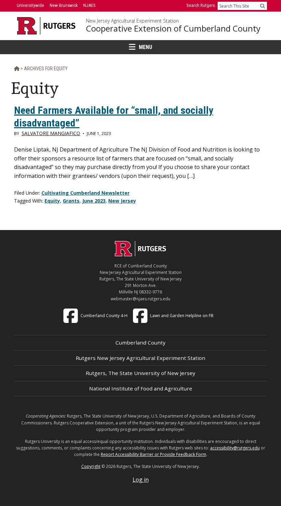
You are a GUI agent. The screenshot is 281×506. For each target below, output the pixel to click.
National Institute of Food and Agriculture (140, 388)
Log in (141, 479)
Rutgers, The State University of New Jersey (140, 373)
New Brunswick (64, 5)
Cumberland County (140, 342)
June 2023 (94, 200)
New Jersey (122, 200)
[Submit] (262, 6)
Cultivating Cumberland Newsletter (85, 193)
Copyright (90, 466)
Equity (52, 200)
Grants (71, 200)
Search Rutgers (200, 5)
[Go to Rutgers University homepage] (46, 25)
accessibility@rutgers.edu (235, 448)
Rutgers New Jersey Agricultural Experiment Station (140, 357)
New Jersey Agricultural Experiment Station (132, 21)
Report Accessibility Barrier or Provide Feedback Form (153, 454)
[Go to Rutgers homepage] (140, 254)
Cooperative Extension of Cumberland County (173, 28)
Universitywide (30, 5)
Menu (145, 47)
